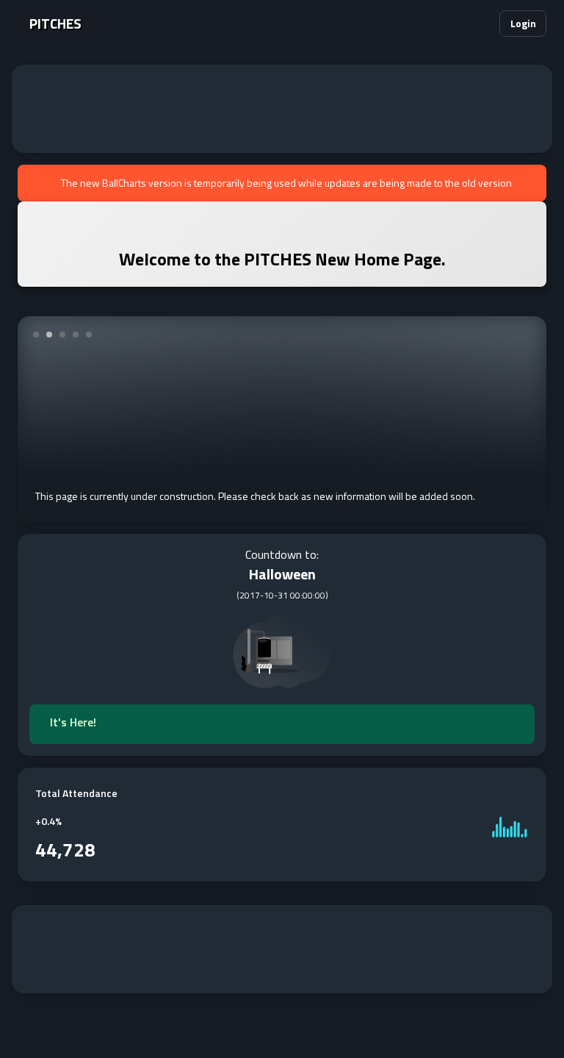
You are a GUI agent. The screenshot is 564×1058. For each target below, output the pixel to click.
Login (523, 23)
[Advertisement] (282, 109)
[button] (478, 23)
